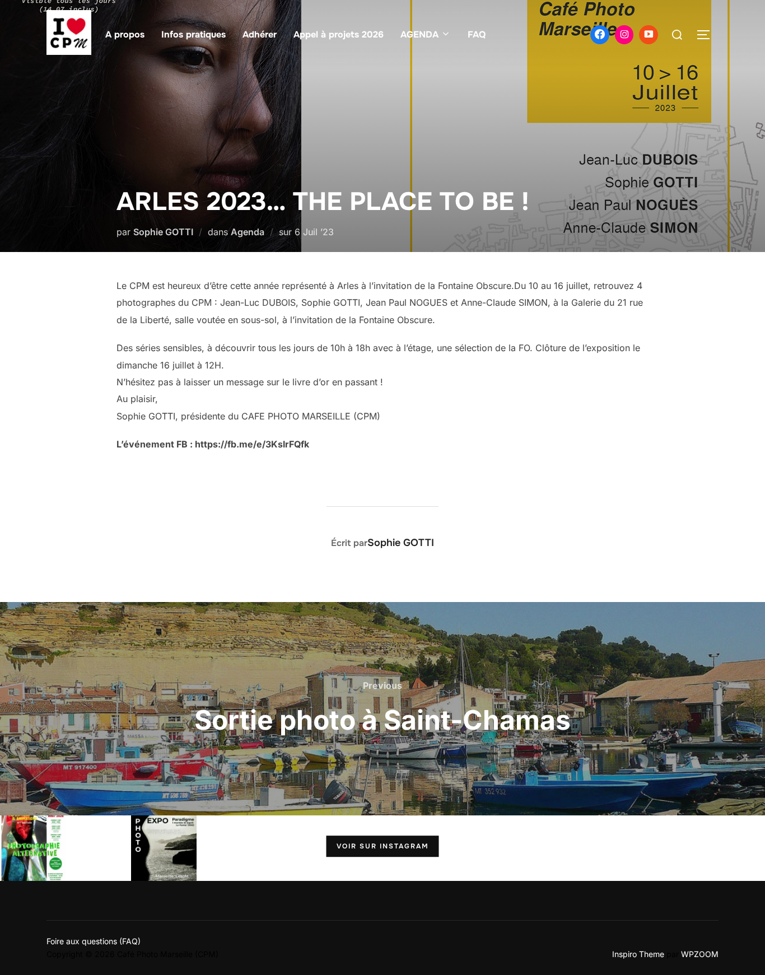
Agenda (247, 231)
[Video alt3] (648, 34)
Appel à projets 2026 (338, 34)
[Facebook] (599, 34)
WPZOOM (700, 954)
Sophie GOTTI (163, 231)
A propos (124, 34)
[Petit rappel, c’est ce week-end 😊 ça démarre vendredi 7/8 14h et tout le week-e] (33, 848)
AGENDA (419, 34)
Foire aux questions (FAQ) (93, 941)
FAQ (477, 34)
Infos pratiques (193, 34)
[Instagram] (624, 34)
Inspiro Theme (638, 954)
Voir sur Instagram (383, 846)
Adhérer (259, 34)
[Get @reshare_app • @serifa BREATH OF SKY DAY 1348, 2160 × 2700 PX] (622, 848)
